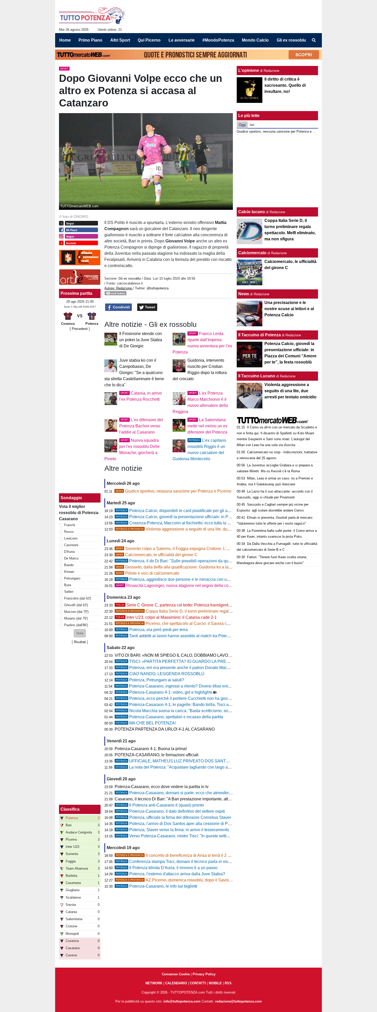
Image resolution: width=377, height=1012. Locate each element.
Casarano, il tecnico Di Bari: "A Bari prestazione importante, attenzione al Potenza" (190, 799)
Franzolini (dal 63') (77, 598)
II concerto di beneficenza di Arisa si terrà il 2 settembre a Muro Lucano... (196, 855)
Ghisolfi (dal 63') (76, 605)
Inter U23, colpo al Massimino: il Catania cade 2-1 (166, 617)
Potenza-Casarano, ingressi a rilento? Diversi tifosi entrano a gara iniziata (189, 686)
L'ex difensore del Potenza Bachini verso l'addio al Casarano (141, 426)
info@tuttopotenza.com (182, 1001)
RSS (228, 983)
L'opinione (248, 70)
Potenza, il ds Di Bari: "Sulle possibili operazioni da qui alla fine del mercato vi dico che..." (204, 561)
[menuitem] (314, 40)
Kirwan (69, 572)
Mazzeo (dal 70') (76, 612)
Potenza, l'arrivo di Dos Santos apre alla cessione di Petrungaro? (181, 823)
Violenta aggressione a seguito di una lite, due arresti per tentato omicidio (197, 529)
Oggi (242, 125)
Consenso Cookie (176, 974)
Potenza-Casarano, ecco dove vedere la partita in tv (162, 786)
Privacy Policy (204, 974)
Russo (69, 532)
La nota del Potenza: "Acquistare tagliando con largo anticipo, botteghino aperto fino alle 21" (206, 767)
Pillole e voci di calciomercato (147, 573)
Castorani (71, 545)
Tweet (149, 307)
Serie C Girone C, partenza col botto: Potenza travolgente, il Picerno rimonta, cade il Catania (205, 605)
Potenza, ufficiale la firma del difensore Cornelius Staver (173, 817)
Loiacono (70, 538)
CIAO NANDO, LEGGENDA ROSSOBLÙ (160, 674)
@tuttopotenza (157, 288)
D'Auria (69, 552)
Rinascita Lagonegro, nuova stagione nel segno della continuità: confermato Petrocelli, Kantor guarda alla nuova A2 (226, 585)
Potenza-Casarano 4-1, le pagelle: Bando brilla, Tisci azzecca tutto (183, 704)
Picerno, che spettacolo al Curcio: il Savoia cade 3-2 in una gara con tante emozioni (206, 623)
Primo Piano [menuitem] (90, 40)
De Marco (71, 558)
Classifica (70, 809)
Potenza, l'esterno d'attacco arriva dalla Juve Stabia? (170, 874)
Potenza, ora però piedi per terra (152, 629)
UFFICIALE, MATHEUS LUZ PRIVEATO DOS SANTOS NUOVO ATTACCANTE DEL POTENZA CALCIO (219, 761)
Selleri (68, 592)
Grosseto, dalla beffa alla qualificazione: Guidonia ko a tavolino (178, 567)
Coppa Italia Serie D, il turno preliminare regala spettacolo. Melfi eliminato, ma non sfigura (212, 611)
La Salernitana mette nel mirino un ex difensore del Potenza (207, 426)
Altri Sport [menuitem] (120, 40)
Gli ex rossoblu (129, 278)
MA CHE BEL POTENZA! (146, 723)
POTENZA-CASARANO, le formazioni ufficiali (157, 755)
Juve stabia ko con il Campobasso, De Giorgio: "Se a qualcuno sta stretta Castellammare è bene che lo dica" (134, 372)
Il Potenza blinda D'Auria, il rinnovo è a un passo (166, 868)
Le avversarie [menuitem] (181, 40)
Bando (69, 565)
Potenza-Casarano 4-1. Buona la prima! (151, 748)
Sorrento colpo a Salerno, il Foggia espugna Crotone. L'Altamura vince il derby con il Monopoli (206, 548)
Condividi (121, 307)
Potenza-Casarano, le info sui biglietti (156, 886)
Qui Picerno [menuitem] (149, 40)
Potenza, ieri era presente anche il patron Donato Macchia (175, 667)
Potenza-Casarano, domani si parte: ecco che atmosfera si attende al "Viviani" (193, 793)
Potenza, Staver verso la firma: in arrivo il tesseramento (172, 830)
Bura (67, 585)
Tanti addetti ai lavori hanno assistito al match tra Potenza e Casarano (186, 636)
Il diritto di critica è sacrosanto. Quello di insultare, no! (285, 85)
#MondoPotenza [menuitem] (218, 40)
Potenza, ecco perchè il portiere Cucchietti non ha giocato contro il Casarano (192, 698)
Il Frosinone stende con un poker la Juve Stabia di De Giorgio (140, 339)
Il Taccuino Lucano (256, 376)
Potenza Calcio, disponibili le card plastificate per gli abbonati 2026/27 (186, 510)
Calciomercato (252, 253)
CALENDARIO (176, 983)
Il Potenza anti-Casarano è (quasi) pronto (160, 805)
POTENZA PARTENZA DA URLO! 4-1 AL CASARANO (165, 729)
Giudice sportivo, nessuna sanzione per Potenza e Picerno (173, 491)
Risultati (80, 642)
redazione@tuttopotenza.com (238, 1001)
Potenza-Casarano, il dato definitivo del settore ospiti (170, 811)
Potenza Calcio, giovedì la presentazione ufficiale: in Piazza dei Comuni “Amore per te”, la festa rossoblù (217, 517)
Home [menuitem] (65, 40)
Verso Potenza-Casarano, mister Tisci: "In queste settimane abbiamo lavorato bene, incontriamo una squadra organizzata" (233, 836)
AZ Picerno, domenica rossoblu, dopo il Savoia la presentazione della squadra (202, 880)
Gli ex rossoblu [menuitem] (291, 40)
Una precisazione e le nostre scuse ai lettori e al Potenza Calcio (289, 308)
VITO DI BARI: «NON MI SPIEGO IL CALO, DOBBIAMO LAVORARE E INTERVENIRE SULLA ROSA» (208, 655)
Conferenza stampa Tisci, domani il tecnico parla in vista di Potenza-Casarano (193, 861)
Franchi (69, 525)
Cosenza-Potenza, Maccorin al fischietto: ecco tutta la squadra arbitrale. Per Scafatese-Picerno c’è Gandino (220, 523)
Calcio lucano (252, 212)
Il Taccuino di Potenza (259, 335)
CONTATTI (198, 983)
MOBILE (215, 983)
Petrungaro (72, 578)
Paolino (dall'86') (76, 625)
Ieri (252, 125)
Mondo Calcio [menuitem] (255, 40)
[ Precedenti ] (80, 329)
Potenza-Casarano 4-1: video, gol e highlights (164, 692)
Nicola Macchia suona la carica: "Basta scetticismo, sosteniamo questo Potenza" (196, 711)
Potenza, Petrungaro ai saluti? (150, 680)
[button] (80, 633)
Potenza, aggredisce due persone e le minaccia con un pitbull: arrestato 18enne (195, 579)
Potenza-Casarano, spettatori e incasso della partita (169, 717)
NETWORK (153, 983)
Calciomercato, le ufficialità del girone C (156, 555)
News (243, 294)
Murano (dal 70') (76, 618)
